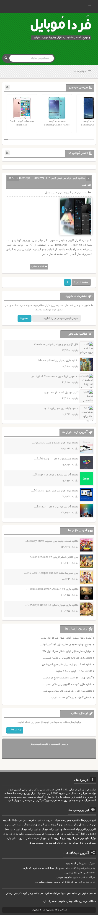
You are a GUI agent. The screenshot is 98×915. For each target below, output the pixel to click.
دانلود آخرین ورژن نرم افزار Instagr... (56, 506)
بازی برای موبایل (29, 829)
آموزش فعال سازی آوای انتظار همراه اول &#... (66, 651)
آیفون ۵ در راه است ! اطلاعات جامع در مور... (67, 677)
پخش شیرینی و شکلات (83, 868)
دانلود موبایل (46, 838)
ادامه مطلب (37, 266)
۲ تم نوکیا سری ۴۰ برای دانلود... (59, 408)
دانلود (87, 838)
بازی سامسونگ (32, 824)
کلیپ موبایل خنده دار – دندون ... (59, 392)
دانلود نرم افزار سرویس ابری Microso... (54, 490)
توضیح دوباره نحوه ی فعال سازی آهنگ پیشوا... (66, 644)
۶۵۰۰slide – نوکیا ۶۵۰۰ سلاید (74, 671)
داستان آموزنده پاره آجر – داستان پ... (70, 697)
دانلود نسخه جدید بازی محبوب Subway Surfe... (51, 541)
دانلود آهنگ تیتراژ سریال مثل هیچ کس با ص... (65, 664)
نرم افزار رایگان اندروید (84, 820)
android (71, 829)
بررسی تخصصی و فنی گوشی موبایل (49, 744)
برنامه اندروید (16, 824)
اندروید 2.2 (47, 820)
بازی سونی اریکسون (36, 833)
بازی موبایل (42, 843)
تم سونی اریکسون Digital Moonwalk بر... (53, 376)
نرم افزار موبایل (53, 192)
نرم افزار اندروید (75, 838)
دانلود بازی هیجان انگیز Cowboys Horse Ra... (51, 605)
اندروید (52, 843)
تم (40, 829)
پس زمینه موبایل (62, 820)
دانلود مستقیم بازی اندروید (64, 824)
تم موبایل (45, 824)
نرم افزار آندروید (72, 192)
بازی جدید (15, 829)
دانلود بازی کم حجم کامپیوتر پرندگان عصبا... (67, 657)
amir (92, 872)
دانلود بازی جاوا (17, 833)
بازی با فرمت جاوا (32, 820)
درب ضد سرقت (86, 881)
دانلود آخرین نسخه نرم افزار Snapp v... (55, 474)
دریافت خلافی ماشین (84, 877)
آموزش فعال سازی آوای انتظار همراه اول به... (66, 638)
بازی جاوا (61, 843)
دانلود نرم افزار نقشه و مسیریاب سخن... (55, 442)
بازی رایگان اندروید (12, 820)
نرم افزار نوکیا (82, 829)
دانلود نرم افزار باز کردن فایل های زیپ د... (67, 691)
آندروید (68, 833)
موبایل (32, 843)
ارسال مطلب (15, 729)
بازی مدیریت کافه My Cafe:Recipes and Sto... (51, 573)
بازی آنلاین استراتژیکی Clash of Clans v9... (53, 557)
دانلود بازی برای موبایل (54, 829)
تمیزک (91, 863)
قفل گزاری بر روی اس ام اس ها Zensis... (54, 344)
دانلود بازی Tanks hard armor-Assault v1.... (52, 589)
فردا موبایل (53, 833)
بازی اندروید (60, 838)
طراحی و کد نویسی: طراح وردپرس (49, 909)
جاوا (62, 833)
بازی (69, 843)
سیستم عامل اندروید (28, 838)
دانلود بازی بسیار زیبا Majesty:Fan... (57, 360)
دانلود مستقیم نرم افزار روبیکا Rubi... (56, 458)
